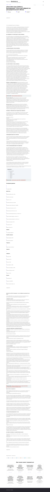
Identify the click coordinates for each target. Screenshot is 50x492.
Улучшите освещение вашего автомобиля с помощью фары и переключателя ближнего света (10, 478)
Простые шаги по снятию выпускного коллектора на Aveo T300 (10, 466)
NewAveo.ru (14, 1)
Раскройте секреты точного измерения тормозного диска (30, 466)
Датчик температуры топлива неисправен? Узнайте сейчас (39, 467)
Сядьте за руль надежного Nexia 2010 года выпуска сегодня (39, 477)
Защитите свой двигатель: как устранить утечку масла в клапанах (30, 477)
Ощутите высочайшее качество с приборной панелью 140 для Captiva (20, 467)
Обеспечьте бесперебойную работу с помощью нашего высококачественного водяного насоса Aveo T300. (20, 479)
